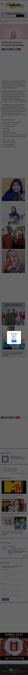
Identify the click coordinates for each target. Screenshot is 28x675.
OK (14, 341)
